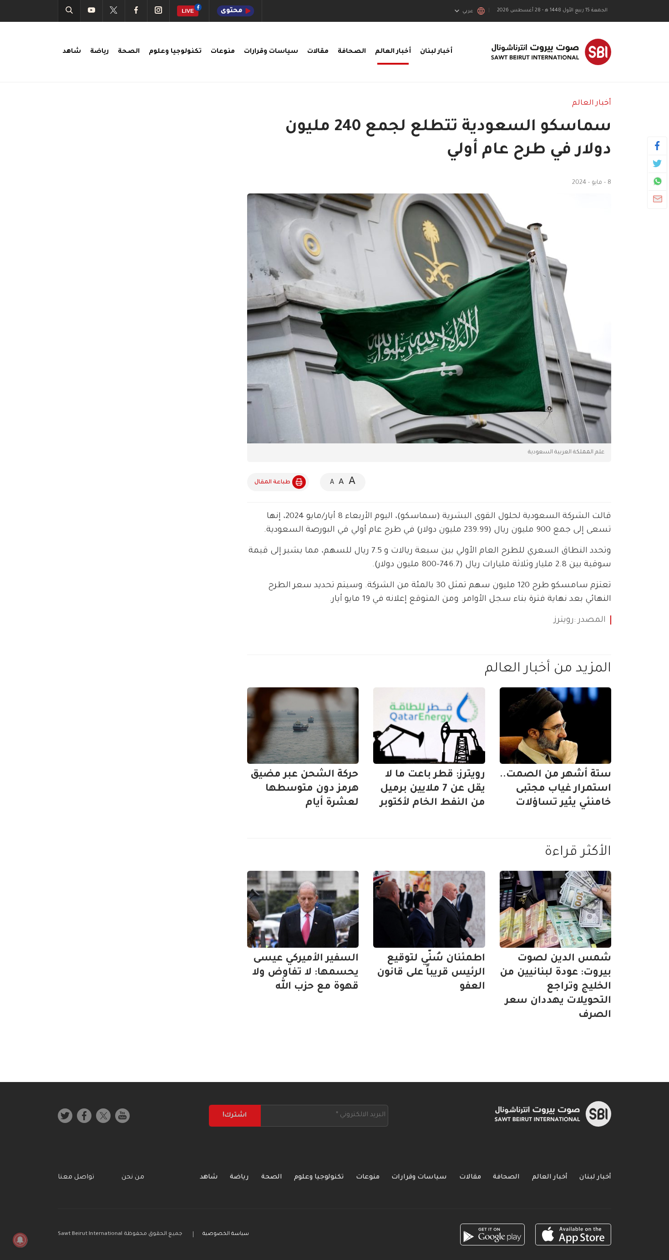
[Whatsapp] (657, 181)
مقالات (318, 52)
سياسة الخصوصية (226, 1234)
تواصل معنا (76, 1177)
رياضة (99, 52)
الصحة (129, 52)
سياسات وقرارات (271, 52)
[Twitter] (657, 163)
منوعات (223, 52)
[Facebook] (657, 145)
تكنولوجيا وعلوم (175, 52)
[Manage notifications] (20, 1240)
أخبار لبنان (436, 52)
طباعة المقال (272, 482)
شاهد (71, 52)
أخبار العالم (393, 52)
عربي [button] (468, 11)
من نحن (133, 1177)
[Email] (657, 199)
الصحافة (352, 52)
